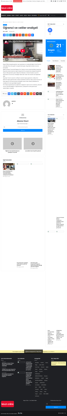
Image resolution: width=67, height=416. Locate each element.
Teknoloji (37, 389)
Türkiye (36, 391)
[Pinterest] (17, 35)
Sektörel (45, 380)
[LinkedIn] (10, 35)
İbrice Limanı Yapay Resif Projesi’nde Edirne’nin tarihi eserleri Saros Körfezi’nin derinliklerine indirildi (51, 128)
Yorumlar (63, 60)
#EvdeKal (37, 362)
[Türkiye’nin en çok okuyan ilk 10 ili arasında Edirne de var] (51, 76)
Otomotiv (46, 375)
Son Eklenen (55, 60)
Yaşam (36, 393)
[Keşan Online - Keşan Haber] (7, 8)
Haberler (10, 22)
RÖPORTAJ (37, 378)
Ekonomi (42, 367)
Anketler (42, 362)
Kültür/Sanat (37, 373)
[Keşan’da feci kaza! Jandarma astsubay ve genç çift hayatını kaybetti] (51, 100)
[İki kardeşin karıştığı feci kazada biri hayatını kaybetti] (51, 84)
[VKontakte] (23, 35)
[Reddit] (20, 35)
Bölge (29, 15)
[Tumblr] (13, 35)
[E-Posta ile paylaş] (37, 93)
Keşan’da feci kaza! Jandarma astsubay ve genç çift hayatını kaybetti (60, 102)
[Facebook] (4, 35)
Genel (36, 369)
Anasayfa (3, 15)
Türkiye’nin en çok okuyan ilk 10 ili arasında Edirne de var (60, 77)
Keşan (13, 15)
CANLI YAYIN (41, 364)
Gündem (9, 15)
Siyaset (17, 15)
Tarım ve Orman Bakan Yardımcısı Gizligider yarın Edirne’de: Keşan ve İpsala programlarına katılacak (60, 222)
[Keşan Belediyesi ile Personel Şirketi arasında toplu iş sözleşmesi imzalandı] (9, 166)
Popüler (48, 60)
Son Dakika (34, 15)
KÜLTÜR (40, 371)
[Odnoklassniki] (26, 35)
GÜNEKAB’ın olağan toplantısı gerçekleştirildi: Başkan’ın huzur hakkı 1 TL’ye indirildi (60, 334)
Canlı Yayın (37, 367)
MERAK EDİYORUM (38, 375)
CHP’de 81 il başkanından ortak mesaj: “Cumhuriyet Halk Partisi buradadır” (29, 366)
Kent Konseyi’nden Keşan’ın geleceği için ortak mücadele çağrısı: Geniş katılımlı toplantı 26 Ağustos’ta (51, 337)
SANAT (42, 378)
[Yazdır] (40, 93)
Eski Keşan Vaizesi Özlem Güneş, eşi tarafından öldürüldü (59, 68)
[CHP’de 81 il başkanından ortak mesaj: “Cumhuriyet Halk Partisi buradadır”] (21, 364)
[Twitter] (7, 35)
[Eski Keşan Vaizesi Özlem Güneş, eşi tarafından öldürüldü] (51, 67)
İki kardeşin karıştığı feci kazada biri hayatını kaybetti (59, 85)
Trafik (41, 389)
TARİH (40, 387)
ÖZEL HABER (46, 393)
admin (5, 31)
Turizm (45, 389)
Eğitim (47, 367)
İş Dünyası (37, 396)
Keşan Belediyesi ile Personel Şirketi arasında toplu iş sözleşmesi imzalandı (8, 173)
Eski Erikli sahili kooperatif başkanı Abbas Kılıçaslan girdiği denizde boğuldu (36, 264)
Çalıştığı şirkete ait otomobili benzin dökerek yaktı (59, 93)
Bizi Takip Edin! (55, 358)
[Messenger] (32, 35)
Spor (36, 387)
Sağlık (25, 15)
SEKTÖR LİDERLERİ (38, 380)
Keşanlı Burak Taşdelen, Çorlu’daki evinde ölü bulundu (22, 264)
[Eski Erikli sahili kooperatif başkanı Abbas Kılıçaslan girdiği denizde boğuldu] (36, 212)
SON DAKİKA (43, 384)
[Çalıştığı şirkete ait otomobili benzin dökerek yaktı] (51, 93)
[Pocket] (29, 35)
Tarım (44, 387)
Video (45, 391)
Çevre (40, 393)
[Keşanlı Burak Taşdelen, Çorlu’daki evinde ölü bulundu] (23, 212)
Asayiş (21, 15)
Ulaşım (41, 391)
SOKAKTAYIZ (42, 382)
